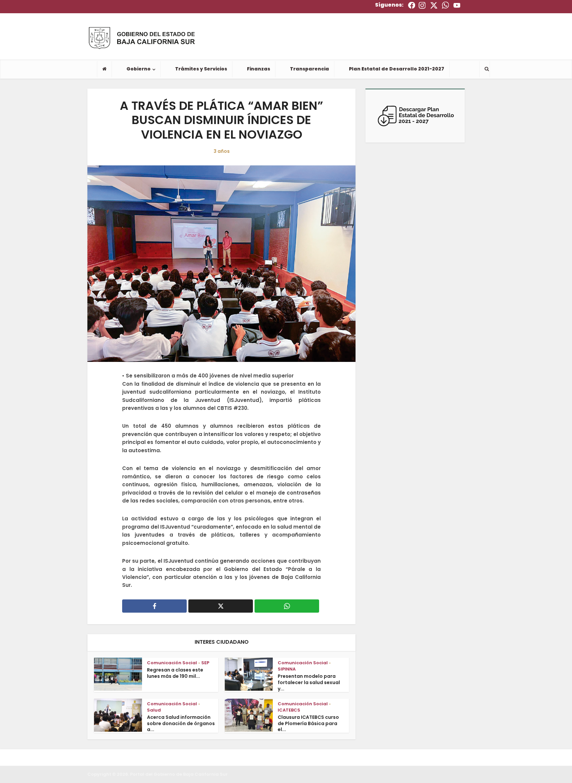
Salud (154, 710)
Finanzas (258, 68)
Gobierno (138, 68)
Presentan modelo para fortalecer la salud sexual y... (309, 682)
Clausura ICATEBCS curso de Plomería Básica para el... (308, 723)
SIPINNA (287, 669)
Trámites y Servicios (201, 68)
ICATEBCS (289, 710)
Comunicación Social (172, 663)
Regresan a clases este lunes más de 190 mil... (175, 673)
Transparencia (309, 68)
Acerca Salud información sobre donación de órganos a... (181, 723)
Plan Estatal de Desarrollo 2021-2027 (396, 68)
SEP (205, 663)
